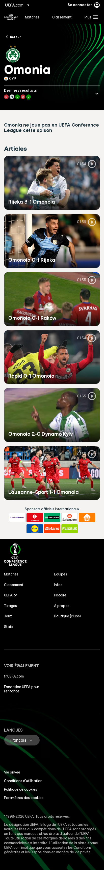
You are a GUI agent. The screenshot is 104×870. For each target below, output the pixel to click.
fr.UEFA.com (14, 676)
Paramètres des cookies (23, 798)
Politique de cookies (20, 789)
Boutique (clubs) (67, 616)
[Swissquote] (69, 517)
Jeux (8, 616)
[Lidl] (35, 528)
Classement (13, 585)
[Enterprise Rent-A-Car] (52, 517)
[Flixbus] (69, 528)
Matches (11, 574)
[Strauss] (35, 517)
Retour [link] (15, 36)
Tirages (10, 606)
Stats (8, 627)
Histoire (60, 595)
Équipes (60, 574)
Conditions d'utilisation (23, 781)
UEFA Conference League (11, 17)
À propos (61, 606)
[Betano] (52, 528)
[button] (90, 17)
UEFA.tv (10, 595)
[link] (32, 17)
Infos (58, 585)
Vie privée (12, 772)
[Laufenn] (17, 517)
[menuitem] (34, 17)
